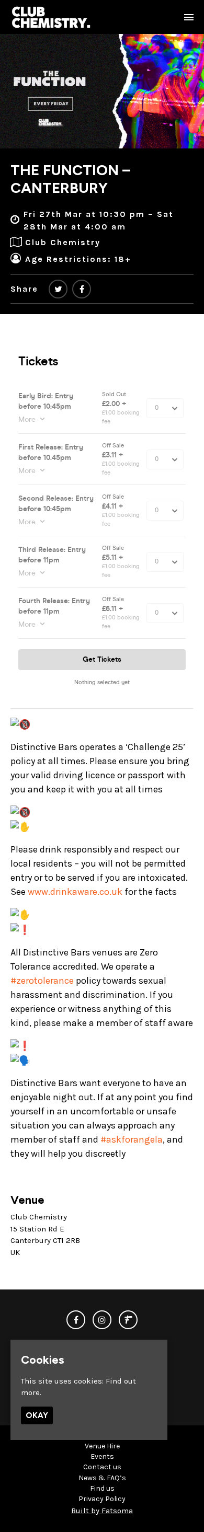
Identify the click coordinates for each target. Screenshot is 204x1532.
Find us (102, 1488)
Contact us (102, 1466)
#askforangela (131, 1139)
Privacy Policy (102, 1498)
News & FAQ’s (102, 1477)
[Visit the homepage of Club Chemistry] (51, 17)
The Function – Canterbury (70, 179)
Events (102, 1456)
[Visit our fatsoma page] (128, 1320)
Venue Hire (102, 1446)
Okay (37, 1415)
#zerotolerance (42, 980)
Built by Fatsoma (102, 1510)
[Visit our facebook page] (81, 289)
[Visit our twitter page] (58, 289)
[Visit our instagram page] (102, 1320)
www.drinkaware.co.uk (75, 891)
